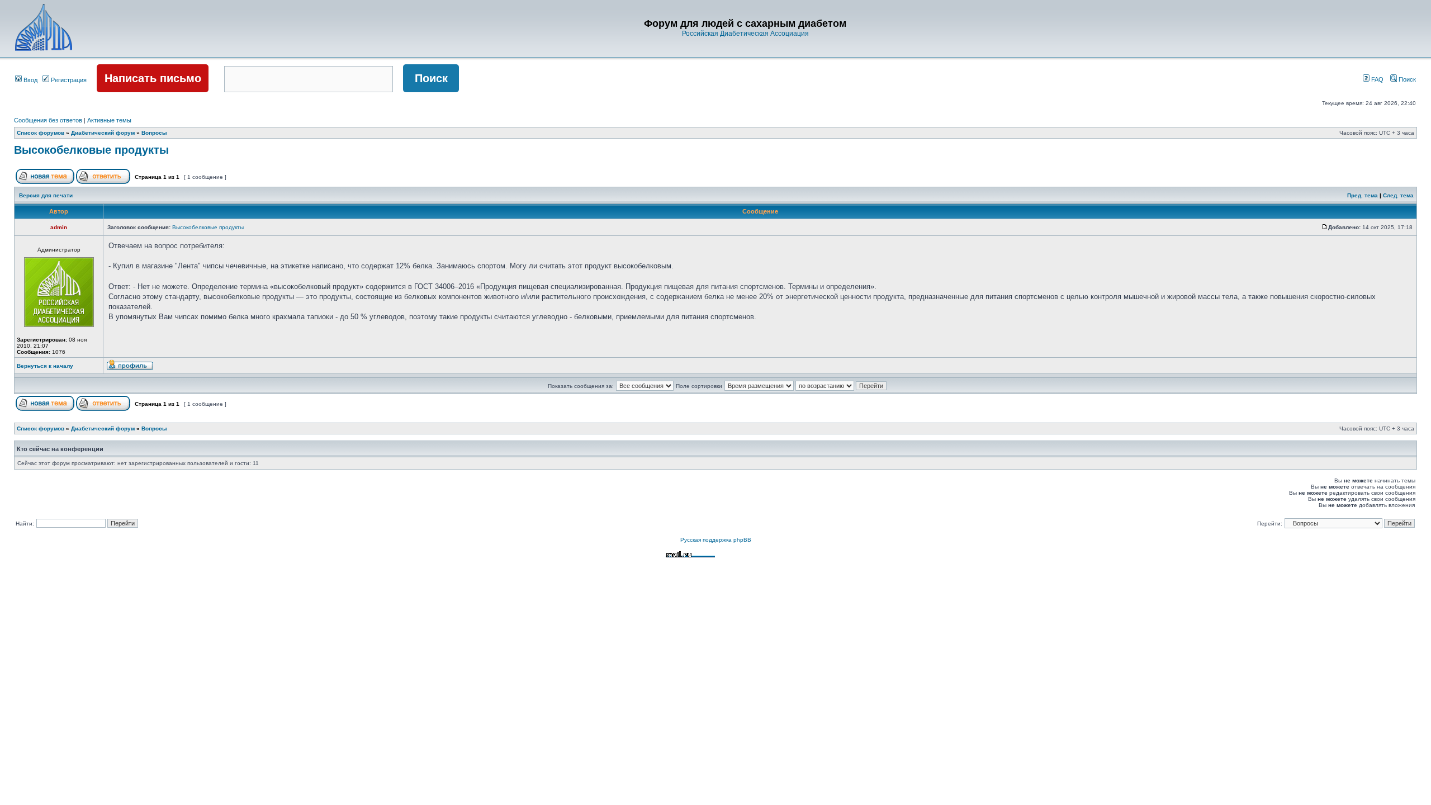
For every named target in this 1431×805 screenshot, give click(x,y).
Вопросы (154, 133)
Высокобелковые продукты (91, 150)
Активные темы (109, 120)
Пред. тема (1362, 195)
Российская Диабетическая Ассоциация (745, 33)
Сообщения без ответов (48, 120)
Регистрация (68, 80)
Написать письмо (153, 78)
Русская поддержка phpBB (715, 540)
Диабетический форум (103, 133)
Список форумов (40, 133)
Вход (29, 80)
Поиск (1406, 79)
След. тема (1398, 195)
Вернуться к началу (45, 366)
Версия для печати (46, 195)
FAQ (1376, 79)
